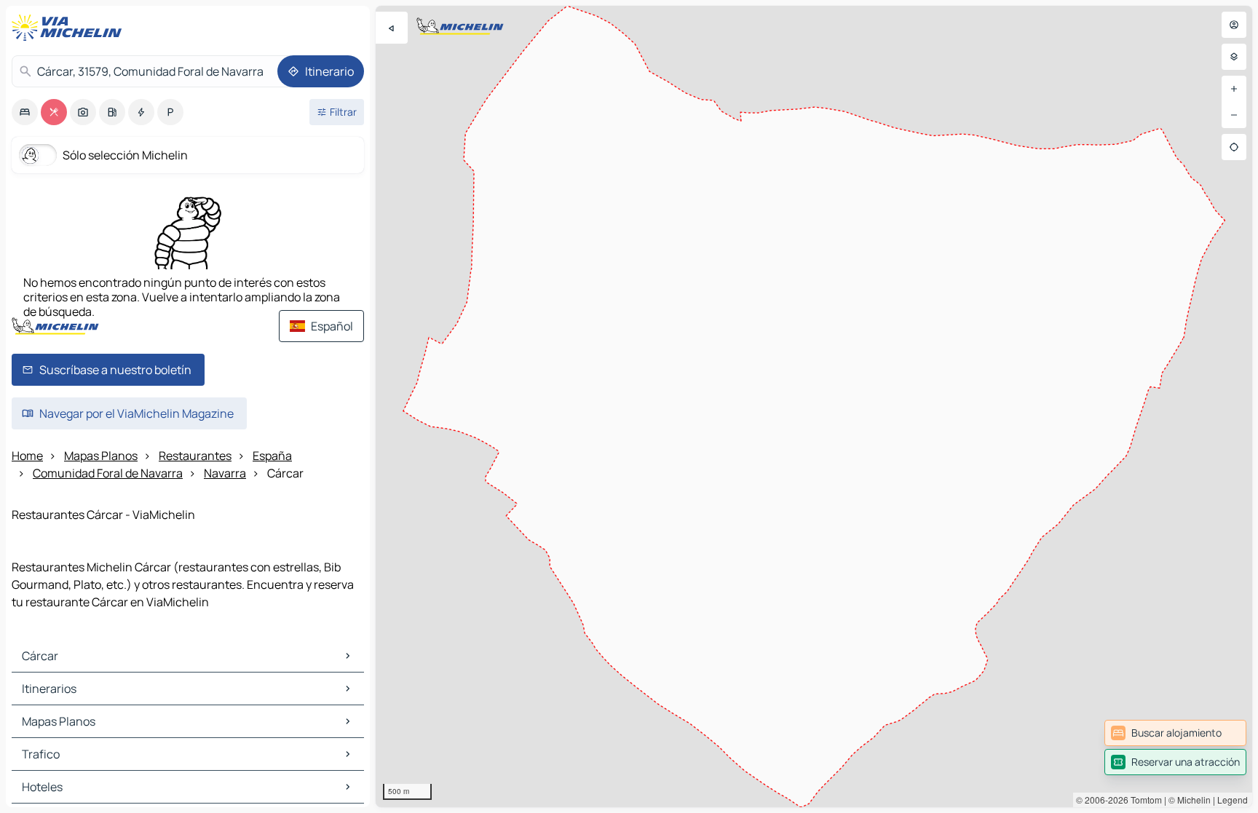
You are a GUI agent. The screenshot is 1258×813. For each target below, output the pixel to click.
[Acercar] (1234, 89)
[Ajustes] (1234, 57)
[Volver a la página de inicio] (70, 28)
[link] (1175, 733)
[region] (814, 406)
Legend (1232, 799)
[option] (25, 112)
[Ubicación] (1234, 147)
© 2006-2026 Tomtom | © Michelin (1143, 799)
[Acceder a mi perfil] (1234, 25)
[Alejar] (1234, 115)
